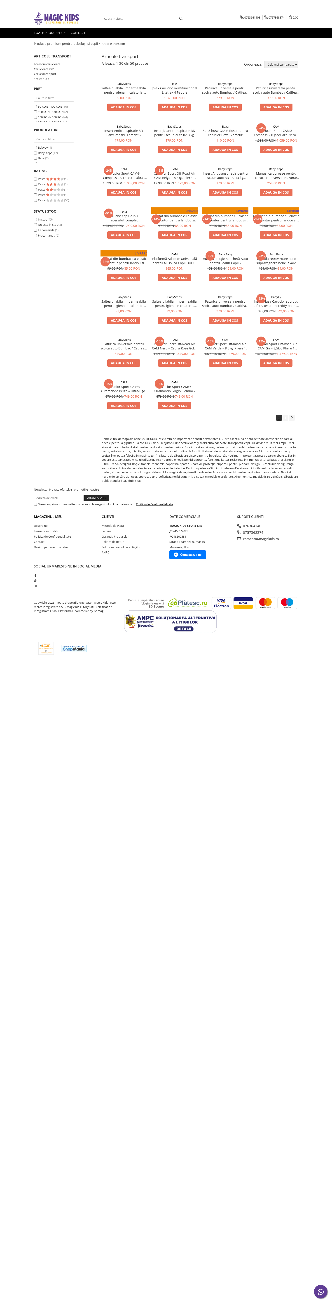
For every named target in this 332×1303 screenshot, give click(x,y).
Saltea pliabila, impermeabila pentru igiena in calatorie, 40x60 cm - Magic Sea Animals (174, 303)
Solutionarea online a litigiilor (121, 547)
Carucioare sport (45, 74)
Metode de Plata (113, 526)
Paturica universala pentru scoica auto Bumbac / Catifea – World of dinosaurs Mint (124, 346)
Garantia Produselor (115, 536)
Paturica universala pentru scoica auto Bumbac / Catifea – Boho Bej (276, 90)
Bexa (41, 158)
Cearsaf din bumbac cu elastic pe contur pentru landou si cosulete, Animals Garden (174, 218)
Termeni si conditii (46, 531)
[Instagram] (35, 586)
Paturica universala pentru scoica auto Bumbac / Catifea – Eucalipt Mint (225, 90)
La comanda (46, 230)
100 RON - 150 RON (51, 112)
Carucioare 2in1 (44, 69)
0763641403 (252, 526)
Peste (42, 179)
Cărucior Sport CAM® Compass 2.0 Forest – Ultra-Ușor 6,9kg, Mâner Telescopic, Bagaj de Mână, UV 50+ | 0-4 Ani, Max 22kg (123, 175)
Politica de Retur (113, 542)
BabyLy (43, 147)
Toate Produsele (48, 33)
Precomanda (46, 235)
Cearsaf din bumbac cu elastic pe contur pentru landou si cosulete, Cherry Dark (276, 218)
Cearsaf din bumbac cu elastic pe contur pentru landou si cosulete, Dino (124, 260)
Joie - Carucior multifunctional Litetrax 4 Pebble (174, 90)
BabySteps (45, 153)
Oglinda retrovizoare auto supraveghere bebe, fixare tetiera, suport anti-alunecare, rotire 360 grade (276, 260)
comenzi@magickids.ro (260, 538)
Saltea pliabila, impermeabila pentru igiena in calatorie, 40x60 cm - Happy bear (123, 90)
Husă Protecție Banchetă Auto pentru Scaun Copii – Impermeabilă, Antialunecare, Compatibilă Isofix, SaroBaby (225, 260)
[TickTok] (35, 581)
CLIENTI (108, 516)
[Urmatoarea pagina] (292, 418)
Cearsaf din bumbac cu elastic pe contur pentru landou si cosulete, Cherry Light (225, 218)
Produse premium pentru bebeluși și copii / (67, 43)
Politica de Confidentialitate (154, 504)
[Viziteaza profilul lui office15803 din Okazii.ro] (46, 648)
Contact (78, 33)
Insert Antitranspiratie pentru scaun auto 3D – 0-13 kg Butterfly (225, 175)
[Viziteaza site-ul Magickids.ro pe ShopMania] (74, 648)
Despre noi (41, 526)
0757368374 (252, 532)
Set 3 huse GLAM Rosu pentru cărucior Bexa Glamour (225, 132)
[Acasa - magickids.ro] (56, 18)
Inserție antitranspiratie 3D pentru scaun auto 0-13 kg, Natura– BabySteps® (174, 132)
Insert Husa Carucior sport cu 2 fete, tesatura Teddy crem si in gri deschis (276, 303)
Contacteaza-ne (190, 554)
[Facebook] (35, 575)
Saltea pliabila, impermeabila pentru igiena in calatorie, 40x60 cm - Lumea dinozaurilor (123, 303)
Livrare (106, 531)
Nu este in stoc (48, 225)
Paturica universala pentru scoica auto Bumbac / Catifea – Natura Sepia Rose (225, 303)
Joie (174, 84)
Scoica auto (41, 79)
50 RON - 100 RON (50, 106)
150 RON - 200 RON (51, 117)
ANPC (105, 552)
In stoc (42, 219)
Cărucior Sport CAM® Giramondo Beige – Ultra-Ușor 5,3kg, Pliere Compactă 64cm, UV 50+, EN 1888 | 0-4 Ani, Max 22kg (123, 388)
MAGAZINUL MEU (48, 516)
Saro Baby (225, 254)
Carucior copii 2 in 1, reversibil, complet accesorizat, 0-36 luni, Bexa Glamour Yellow (123, 218)
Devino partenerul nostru (51, 547)
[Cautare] (181, 18)
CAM (276, 126)
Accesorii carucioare (47, 64)
